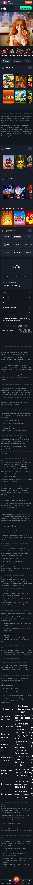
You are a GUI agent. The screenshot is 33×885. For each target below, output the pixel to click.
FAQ (4, 302)
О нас (4, 292)
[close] (2, 3)
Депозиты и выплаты (10, 307)
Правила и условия (9, 313)
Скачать (28, 2)
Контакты (6, 297)
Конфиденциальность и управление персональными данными (15, 319)
